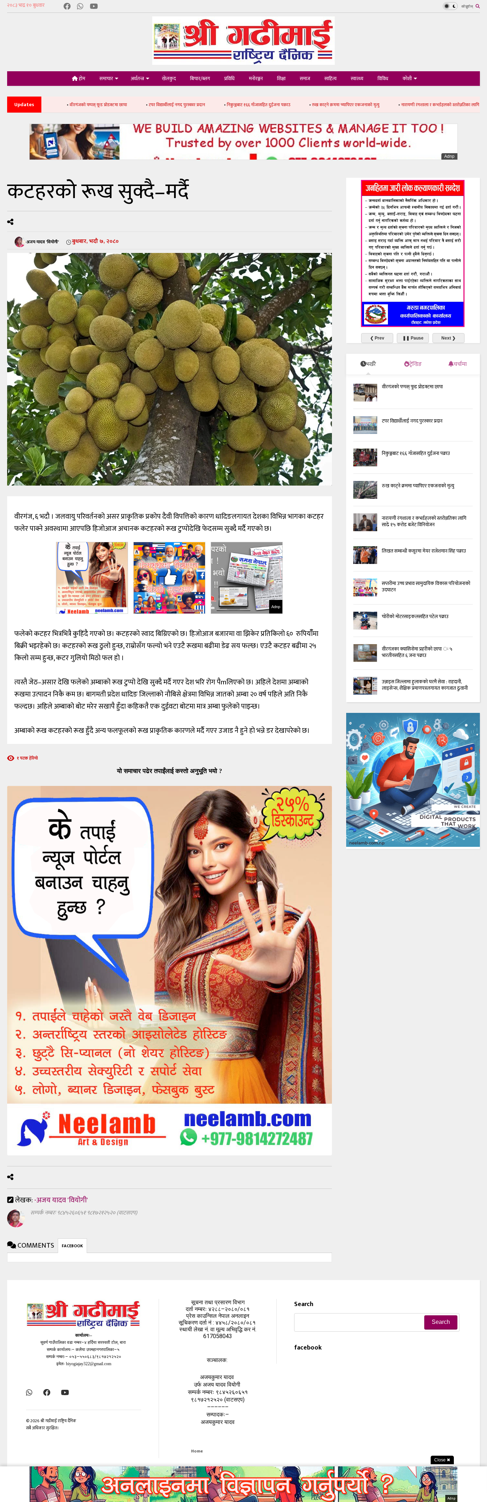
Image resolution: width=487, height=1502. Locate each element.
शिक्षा (281, 78)
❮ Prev (377, 338)
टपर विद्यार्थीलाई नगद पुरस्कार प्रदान (103, 104)
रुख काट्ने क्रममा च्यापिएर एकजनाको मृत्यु (272, 104)
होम (81, 78)
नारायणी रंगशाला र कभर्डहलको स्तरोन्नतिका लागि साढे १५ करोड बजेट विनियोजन (391, 104)
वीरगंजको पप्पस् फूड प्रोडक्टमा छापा (412, 387)
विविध (383, 78)
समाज (305, 78)
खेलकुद (169, 78)
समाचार (106, 78)
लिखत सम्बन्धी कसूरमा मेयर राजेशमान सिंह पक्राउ (424, 551)
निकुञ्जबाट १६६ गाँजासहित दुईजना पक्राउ (184, 104)
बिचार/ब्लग (200, 78)
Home (197, 1451)
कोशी (407, 78)
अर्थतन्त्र (137, 78)
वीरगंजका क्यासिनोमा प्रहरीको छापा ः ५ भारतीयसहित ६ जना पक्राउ (417, 652)
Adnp (449, 156)
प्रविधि (229, 78)
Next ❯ (448, 338)
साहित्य (330, 78)
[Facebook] (67, 7)
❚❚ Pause (413, 338)
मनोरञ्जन (256, 78)
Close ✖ (442, 1459)
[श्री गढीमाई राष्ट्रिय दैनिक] (243, 62)
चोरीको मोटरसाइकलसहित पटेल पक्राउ (415, 616)
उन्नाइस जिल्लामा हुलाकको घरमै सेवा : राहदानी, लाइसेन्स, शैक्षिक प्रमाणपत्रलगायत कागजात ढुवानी (425, 685)
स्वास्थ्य (357, 78)
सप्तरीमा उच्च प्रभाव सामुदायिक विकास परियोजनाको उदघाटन (426, 586)
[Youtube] (94, 7)
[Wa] (80, 7)
